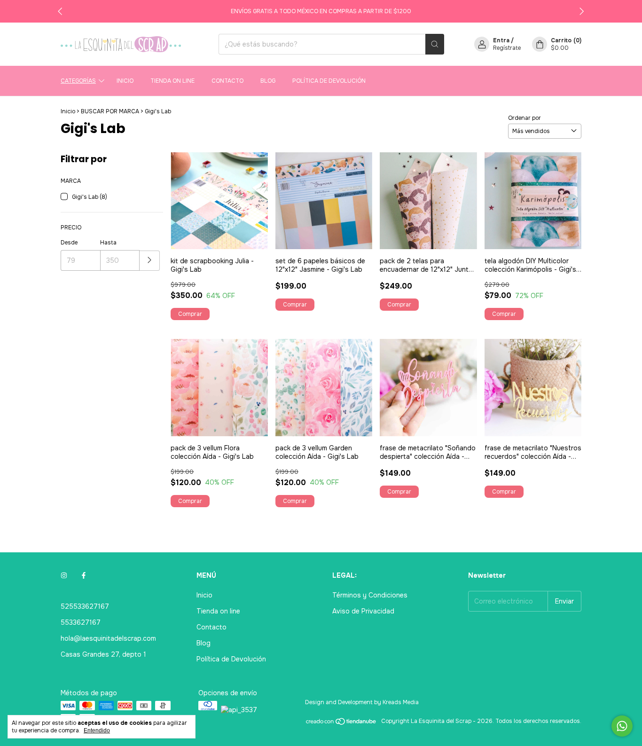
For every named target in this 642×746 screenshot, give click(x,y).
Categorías (78, 81)
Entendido (97, 730)
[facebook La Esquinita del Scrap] (83, 575)
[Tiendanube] (341, 723)
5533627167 (81, 622)
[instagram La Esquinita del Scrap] (64, 575)
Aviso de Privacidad (363, 611)
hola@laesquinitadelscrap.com (108, 638)
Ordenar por (524, 118)
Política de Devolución (329, 81)
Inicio (125, 81)
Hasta (108, 242)
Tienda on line (172, 81)
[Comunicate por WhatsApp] (622, 726)
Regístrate (507, 48)
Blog (267, 81)
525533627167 (85, 606)
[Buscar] (434, 44)
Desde (69, 242)
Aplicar (150, 261)
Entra (501, 40)
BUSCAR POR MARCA (110, 111)
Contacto (227, 81)
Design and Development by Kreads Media (362, 702)
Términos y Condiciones (369, 595)
